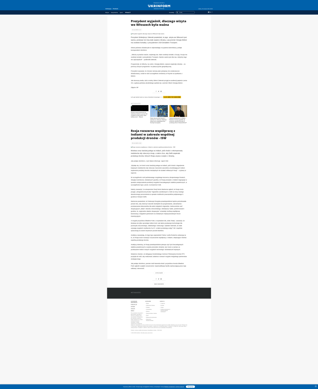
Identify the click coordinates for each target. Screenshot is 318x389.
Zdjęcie (133, 308)
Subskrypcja (108, 8)
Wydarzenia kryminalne (151, 317)
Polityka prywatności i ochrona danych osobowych (165, 310)
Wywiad (133, 306)
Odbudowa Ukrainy (150, 305)
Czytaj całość (159, 272)
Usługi (162, 307)
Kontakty (171, 12)
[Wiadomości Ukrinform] (159, 6)
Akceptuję (190, 386)
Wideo (132, 310)
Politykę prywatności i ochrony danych (174, 386)
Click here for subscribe (172, 97)
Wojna (107, 12)
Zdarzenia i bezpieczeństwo (149, 320)
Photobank (115, 8)
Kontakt (162, 305)
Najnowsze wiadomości (134, 302)
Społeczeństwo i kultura (151, 313)
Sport (121, 12)
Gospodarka (114, 12)
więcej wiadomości (159, 284)
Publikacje (134, 304)
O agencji (163, 303)
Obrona (147, 311)
